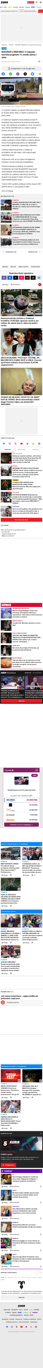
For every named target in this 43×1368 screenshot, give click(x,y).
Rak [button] (16, 1277)
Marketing (5, 1319)
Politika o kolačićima (30, 1319)
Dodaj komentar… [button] (13, 1002)
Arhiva (39, 1319)
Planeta (11, 45)
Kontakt (12, 1319)
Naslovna (4, 45)
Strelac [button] (40, 1277)
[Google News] (38, 278)
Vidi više (21, 1297)
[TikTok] (33, 278)
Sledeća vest (32, 252)
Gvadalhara (35, 266)
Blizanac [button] (11, 1277)
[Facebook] (9, 278)
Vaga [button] (28, 1277)
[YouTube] (27, 278)
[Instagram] (21, 278)
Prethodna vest (11, 252)
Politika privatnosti (11, 1322)
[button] (39, 61)
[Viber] (4, 278)
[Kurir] (4, 2)
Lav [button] (19, 1277)
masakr (13, 266)
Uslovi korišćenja (24, 1322)
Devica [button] (24, 1277)
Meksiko (5, 266)
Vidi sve (21, 701)
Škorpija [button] (33, 1277)
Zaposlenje (33, 1322)
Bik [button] (6, 1277)
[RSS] (33, 443)
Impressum (19, 1319)
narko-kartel (23, 266)
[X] (15, 278)
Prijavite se (10, 1165)
